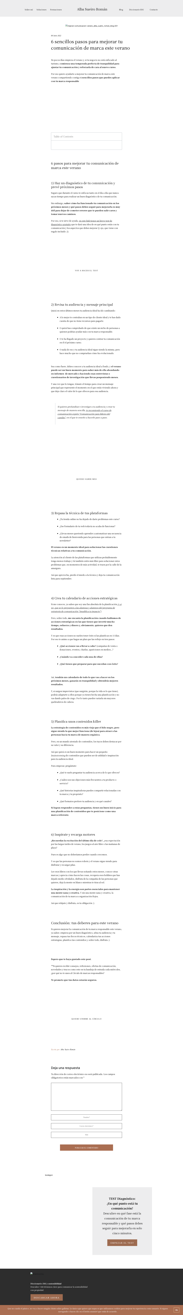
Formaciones (56, 9)
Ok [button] (176, 1310)
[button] (118, 136)
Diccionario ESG (136, 9)
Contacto (154, 9)
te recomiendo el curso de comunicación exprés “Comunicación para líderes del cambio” (84, 414)
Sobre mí (29, 9)
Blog (121, 9)
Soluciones (41, 9)
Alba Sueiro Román (92, 9)
